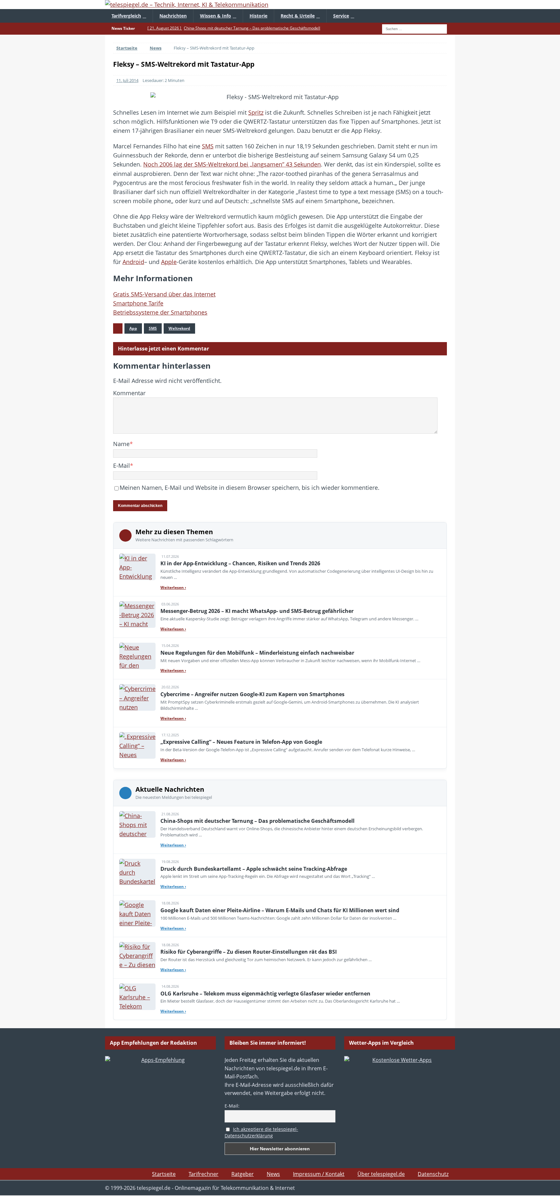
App (133, 328)
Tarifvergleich (126, 16)
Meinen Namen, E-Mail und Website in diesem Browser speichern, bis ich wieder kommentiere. (249, 487)
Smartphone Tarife (138, 303)
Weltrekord (179, 328)
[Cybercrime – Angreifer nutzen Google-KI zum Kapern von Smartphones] (137, 697)
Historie (258, 16)
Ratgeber (242, 1174)
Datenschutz (433, 1174)
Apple (169, 262)
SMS (208, 146)
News (273, 1174)
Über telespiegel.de (381, 1174)
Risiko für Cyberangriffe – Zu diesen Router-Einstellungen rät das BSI (248, 951)
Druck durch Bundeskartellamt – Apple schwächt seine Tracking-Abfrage (253, 868)
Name (121, 444)
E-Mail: (232, 1106)
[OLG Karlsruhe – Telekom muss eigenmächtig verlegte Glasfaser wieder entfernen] (137, 996)
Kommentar (129, 393)
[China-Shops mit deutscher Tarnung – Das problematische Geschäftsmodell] (137, 824)
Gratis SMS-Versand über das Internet (164, 294)
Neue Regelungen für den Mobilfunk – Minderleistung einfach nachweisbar (257, 652)
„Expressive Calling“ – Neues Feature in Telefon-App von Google (241, 741)
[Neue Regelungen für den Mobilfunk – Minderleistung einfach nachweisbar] (137, 656)
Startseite (164, 1174)
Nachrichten (173, 16)
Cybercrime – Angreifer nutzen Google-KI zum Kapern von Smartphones (252, 694)
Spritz (255, 112)
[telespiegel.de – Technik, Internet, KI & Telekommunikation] (280, 4)
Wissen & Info (215, 16)
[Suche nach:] (414, 28)
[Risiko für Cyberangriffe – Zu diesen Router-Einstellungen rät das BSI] (137, 955)
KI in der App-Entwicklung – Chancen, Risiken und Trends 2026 (240, 563)
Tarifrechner (203, 1174)
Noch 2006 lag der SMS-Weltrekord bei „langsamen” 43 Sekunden (232, 164)
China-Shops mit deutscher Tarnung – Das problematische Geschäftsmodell (257, 820)
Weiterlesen (173, 587)
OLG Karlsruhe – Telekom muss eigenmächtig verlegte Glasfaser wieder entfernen (265, 993)
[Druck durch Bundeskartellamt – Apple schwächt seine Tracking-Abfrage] (137, 872)
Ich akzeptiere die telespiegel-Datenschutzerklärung (261, 1132)
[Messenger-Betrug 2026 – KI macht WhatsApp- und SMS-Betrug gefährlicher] (137, 614)
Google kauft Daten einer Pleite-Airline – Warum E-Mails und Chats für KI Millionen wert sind (279, 910)
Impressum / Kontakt (318, 1174)
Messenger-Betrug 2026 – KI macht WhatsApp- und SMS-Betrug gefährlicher (257, 611)
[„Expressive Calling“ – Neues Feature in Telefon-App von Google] (137, 745)
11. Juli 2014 (127, 80)
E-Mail (121, 465)
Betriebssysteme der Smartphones (160, 312)
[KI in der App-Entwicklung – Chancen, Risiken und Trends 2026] (137, 567)
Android (133, 262)
